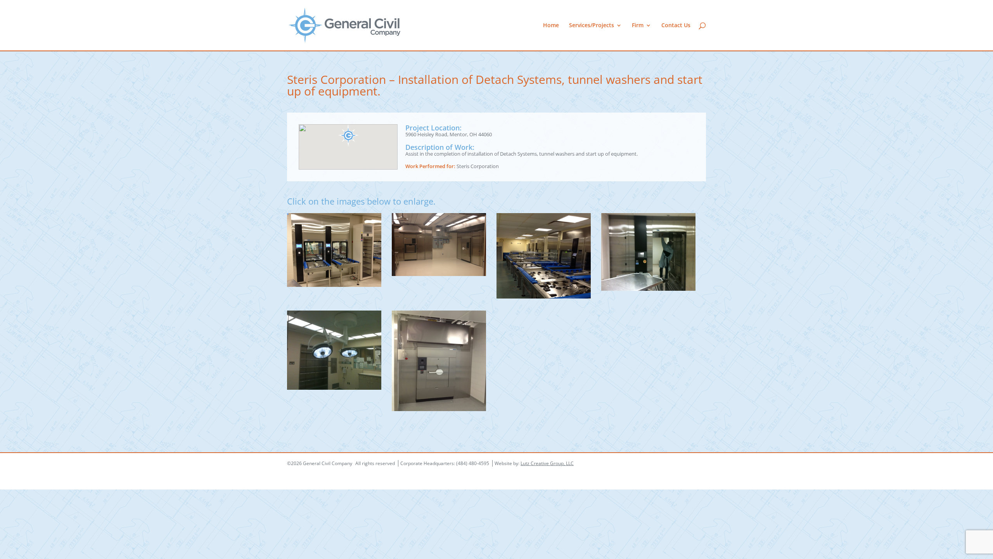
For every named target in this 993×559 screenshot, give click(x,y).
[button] (348, 135)
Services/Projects (591, 26)
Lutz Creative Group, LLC (547, 463)
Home (551, 26)
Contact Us (675, 26)
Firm (638, 26)
